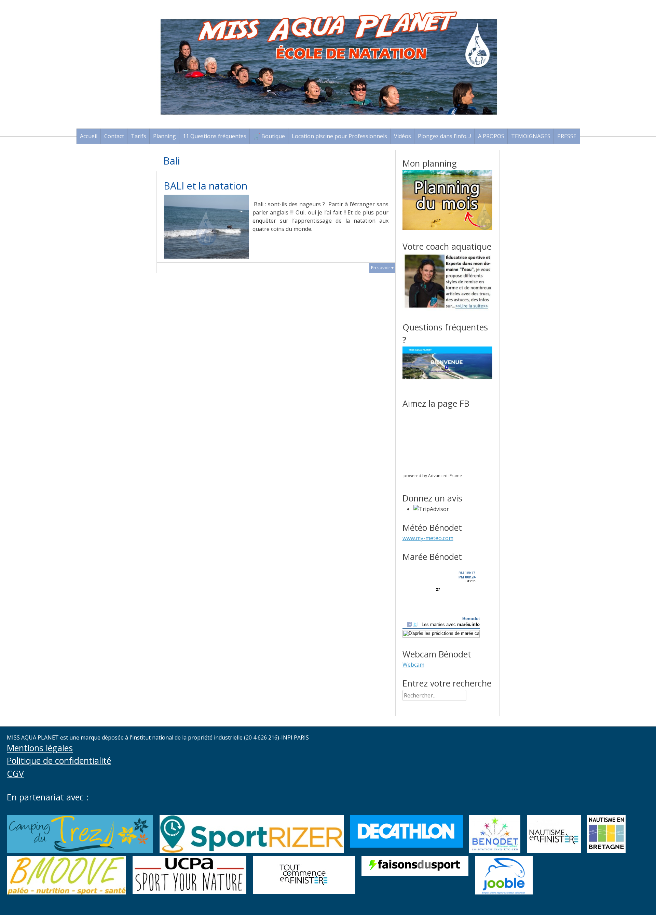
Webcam (413, 664)
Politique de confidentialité (59, 760)
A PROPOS (491, 136)
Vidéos (402, 136)
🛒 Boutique (269, 136)
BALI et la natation (205, 185)
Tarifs (138, 136)
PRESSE (566, 136)
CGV (15, 773)
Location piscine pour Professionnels (339, 136)
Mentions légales (40, 748)
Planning (164, 136)
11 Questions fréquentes (214, 136)
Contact (114, 136)
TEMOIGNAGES (530, 136)
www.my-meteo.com (427, 538)
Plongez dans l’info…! (444, 136)
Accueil (88, 136)
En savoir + (382, 267)
